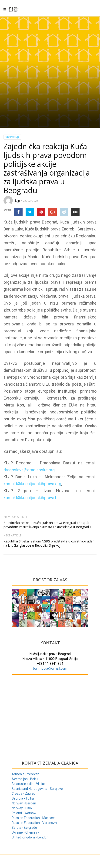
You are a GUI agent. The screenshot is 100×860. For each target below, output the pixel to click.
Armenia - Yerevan (25, 774)
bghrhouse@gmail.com (50, 668)
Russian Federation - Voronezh (34, 823)
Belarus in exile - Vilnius (29, 784)
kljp (17, 200)
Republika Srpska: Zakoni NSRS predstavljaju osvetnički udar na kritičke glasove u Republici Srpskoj (48, 543)
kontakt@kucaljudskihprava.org (32, 483)
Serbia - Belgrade (24, 827)
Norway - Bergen (24, 803)
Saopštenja (12, 137)
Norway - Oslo (22, 808)
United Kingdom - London (30, 837)
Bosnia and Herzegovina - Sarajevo (37, 789)
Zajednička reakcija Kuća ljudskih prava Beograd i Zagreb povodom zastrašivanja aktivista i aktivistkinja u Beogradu (47, 524)
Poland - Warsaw (24, 813)
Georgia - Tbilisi (23, 798)
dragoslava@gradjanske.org (29, 469)
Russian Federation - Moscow (33, 818)
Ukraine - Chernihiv (25, 832)
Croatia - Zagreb (24, 793)
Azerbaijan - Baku (25, 779)
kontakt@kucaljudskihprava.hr (31, 497)
